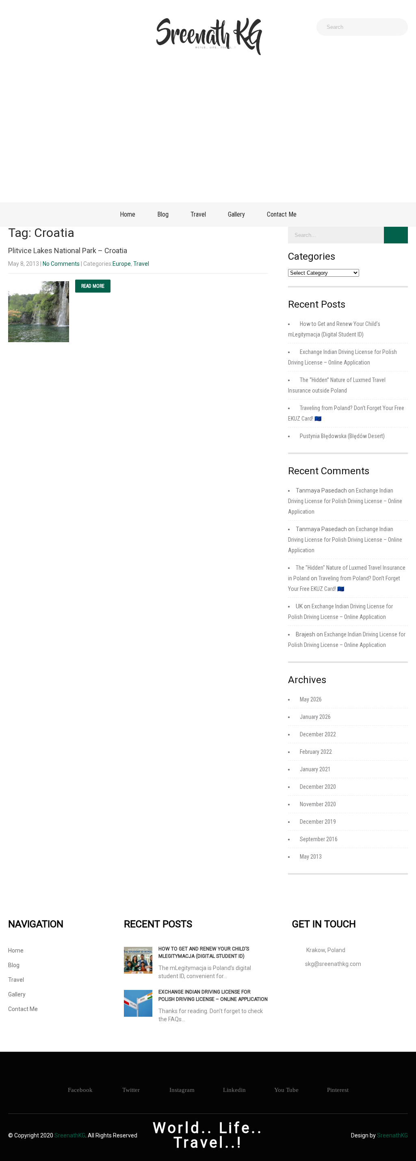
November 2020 (318, 804)
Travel (198, 214)
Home (127, 214)
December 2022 (318, 734)
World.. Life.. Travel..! (208, 1135)
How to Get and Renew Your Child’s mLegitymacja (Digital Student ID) (203, 952)
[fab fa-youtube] (89, 27)
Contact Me (282, 214)
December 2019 (318, 821)
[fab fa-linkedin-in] (71, 27)
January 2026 (315, 717)
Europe (122, 263)
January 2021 (315, 769)
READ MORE (92, 286)
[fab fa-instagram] (35, 27)
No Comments (61, 263)
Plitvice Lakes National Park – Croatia (67, 250)
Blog (163, 214)
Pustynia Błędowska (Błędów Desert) (342, 436)
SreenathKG (69, 1135)
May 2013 (311, 856)
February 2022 (316, 752)
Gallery (236, 214)
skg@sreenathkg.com (333, 964)
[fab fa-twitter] (53, 27)
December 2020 (318, 786)
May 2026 (311, 699)
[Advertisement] (208, 129)
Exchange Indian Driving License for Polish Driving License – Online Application (345, 501)
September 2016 (319, 839)
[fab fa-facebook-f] (17, 27)
